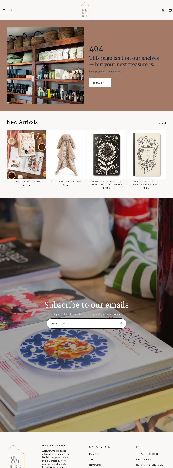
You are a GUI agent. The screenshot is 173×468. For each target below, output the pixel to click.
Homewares (95, 464)
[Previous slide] (10, 154)
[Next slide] (42, 154)
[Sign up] (121, 323)
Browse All (100, 82)
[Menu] (4, 10)
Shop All (93, 453)
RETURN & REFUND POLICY (150, 464)
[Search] (11, 10)
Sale (91, 459)
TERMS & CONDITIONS (147, 453)
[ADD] (40, 174)
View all (162, 122)
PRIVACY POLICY (145, 459)
